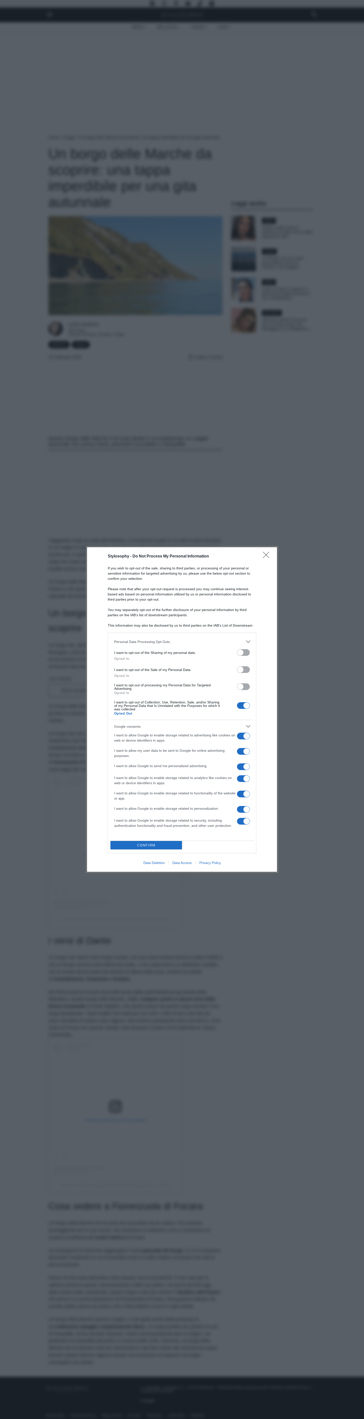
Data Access (182, 863)
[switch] (243, 652)
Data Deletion (154, 863)
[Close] (267, 556)
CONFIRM (146, 845)
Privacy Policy (210, 863)
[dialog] (182, 709)
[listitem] (182, 641)
